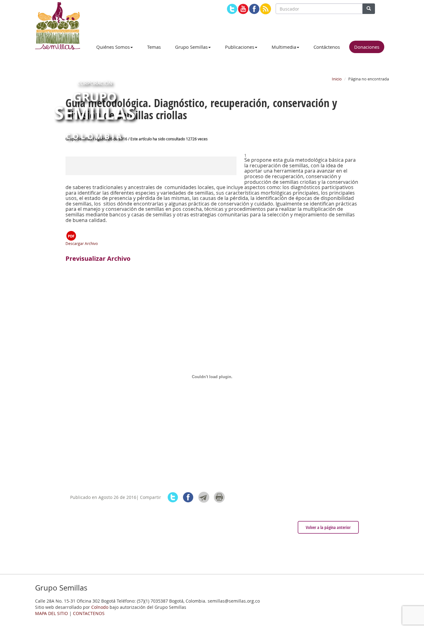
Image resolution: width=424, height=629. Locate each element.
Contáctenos (326, 47)
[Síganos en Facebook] (254, 8)
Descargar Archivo (81, 243)
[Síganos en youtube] (243, 8)
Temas (154, 47)
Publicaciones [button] (239, 47)
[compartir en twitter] (172, 497)
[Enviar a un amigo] (203, 497)
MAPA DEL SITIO (51, 613)
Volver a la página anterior (328, 527)
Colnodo (99, 607)
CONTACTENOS (89, 613)
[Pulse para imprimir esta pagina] (219, 497)
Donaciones (366, 47)
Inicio (337, 79)
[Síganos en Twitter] (232, 8)
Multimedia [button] (284, 47)
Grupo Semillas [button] (191, 47)
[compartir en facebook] (188, 497)
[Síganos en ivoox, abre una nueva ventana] (265, 8)
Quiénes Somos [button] (113, 47)
